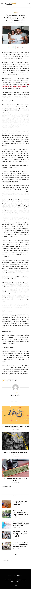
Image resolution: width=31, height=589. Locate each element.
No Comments (20, 22)
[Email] (22, 47)
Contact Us (12, 575)
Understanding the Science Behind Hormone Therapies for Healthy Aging (21, 523)
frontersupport (15, 581)
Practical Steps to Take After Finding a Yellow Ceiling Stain (20, 502)
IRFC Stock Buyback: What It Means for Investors (15, 453)
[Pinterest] (17, 47)
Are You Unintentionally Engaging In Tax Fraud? (15, 479)
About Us (19, 575)
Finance (16, 12)
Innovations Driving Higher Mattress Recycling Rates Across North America (20, 544)
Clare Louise (15, 395)
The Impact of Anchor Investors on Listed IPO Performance (15, 426)
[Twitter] (13, 47)
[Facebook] (8, 47)
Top (16, 585)
